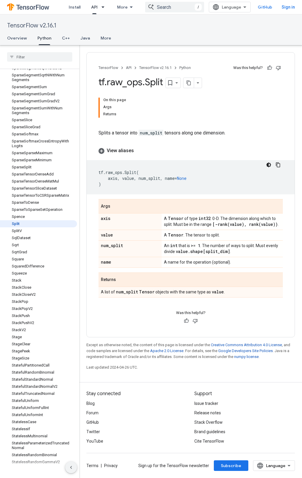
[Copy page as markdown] (188, 83)
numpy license (246, 356)
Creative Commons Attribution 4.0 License (246, 345)
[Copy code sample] (278, 165)
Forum (92, 412)
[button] (191, 150)
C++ (66, 38)
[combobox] (174, 7)
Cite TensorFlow (209, 441)
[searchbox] (39, 57)
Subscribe (231, 465)
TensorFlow (108, 67)
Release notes (207, 412)
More (122, 7)
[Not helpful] (278, 67)
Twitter (93, 431)
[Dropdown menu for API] (105, 7)
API (94, 7)
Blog (90, 403)
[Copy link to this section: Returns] (122, 280)
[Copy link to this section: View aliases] (140, 150)
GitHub (265, 7)
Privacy (111, 465)
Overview (17, 38)
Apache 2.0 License (166, 351)
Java (85, 38)
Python (44, 38)
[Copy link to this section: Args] (116, 206)
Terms (92, 465)
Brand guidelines (209, 431)
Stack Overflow (208, 422)
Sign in (288, 7)
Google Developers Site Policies (245, 351)
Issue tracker (206, 403)
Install (75, 7)
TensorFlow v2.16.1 (31, 25)
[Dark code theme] (268, 165)
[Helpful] (269, 67)
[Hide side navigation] (71, 467)
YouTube (94, 441)
